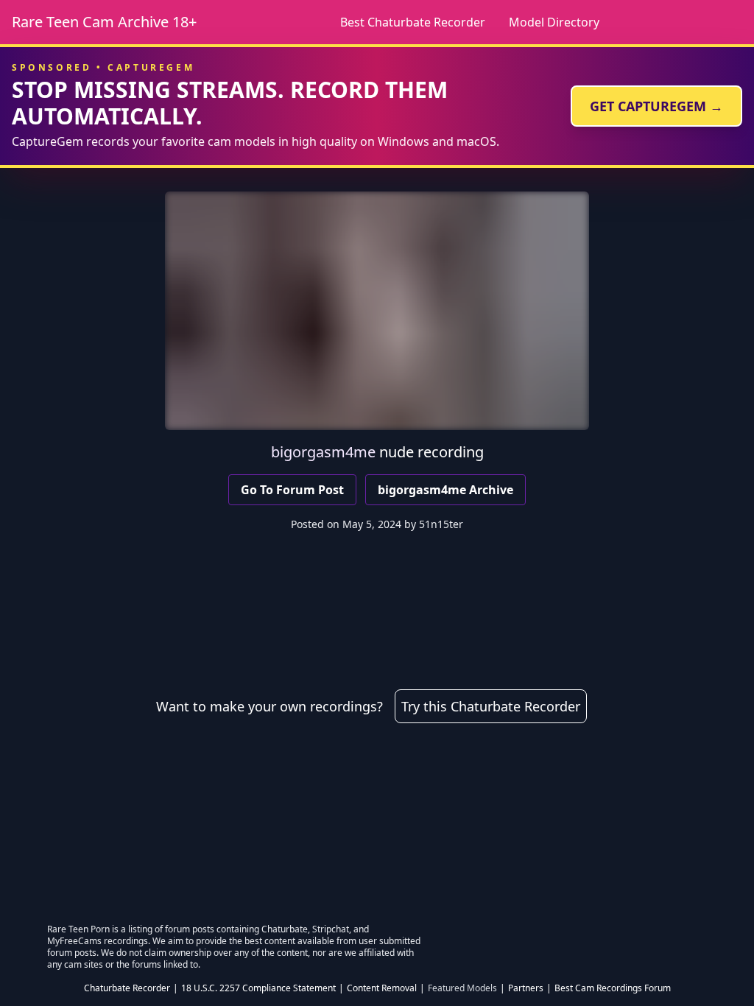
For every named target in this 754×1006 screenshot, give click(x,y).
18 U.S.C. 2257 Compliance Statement (258, 988)
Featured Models (462, 988)
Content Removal (382, 988)
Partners (525, 988)
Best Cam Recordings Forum (612, 988)
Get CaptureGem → (656, 106)
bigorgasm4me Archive (445, 490)
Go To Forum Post (292, 490)
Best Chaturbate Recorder (412, 22)
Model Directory (554, 22)
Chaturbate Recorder (127, 988)
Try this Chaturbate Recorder (490, 706)
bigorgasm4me (323, 452)
